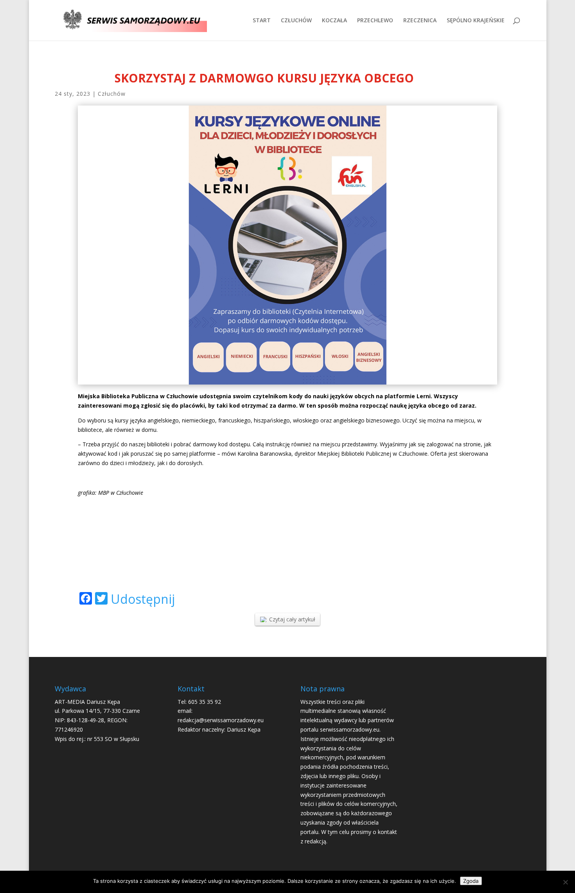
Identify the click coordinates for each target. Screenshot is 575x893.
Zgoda (471, 881)
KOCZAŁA (334, 21)
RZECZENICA (420, 21)
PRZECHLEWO (375, 21)
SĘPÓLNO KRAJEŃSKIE (476, 21)
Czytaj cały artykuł (292, 619)
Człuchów (112, 93)
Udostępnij (143, 599)
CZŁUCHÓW (296, 21)
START (262, 21)
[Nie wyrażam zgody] (565, 882)
